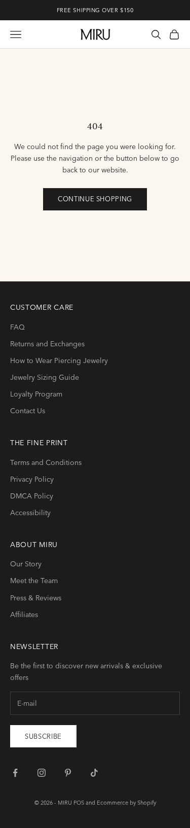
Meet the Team (34, 580)
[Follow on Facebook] (15, 773)
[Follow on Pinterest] (68, 773)
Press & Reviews (35, 597)
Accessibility (30, 512)
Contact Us (27, 410)
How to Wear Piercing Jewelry (59, 360)
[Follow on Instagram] (41, 773)
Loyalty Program (36, 394)
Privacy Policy (32, 479)
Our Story (26, 563)
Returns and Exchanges (47, 343)
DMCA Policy (31, 495)
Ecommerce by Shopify (126, 802)
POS (78, 802)
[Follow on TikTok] (94, 773)
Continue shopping (95, 199)
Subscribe (43, 736)
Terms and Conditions (46, 462)
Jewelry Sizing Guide (44, 377)
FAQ (17, 327)
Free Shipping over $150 (95, 10)
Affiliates (24, 614)
